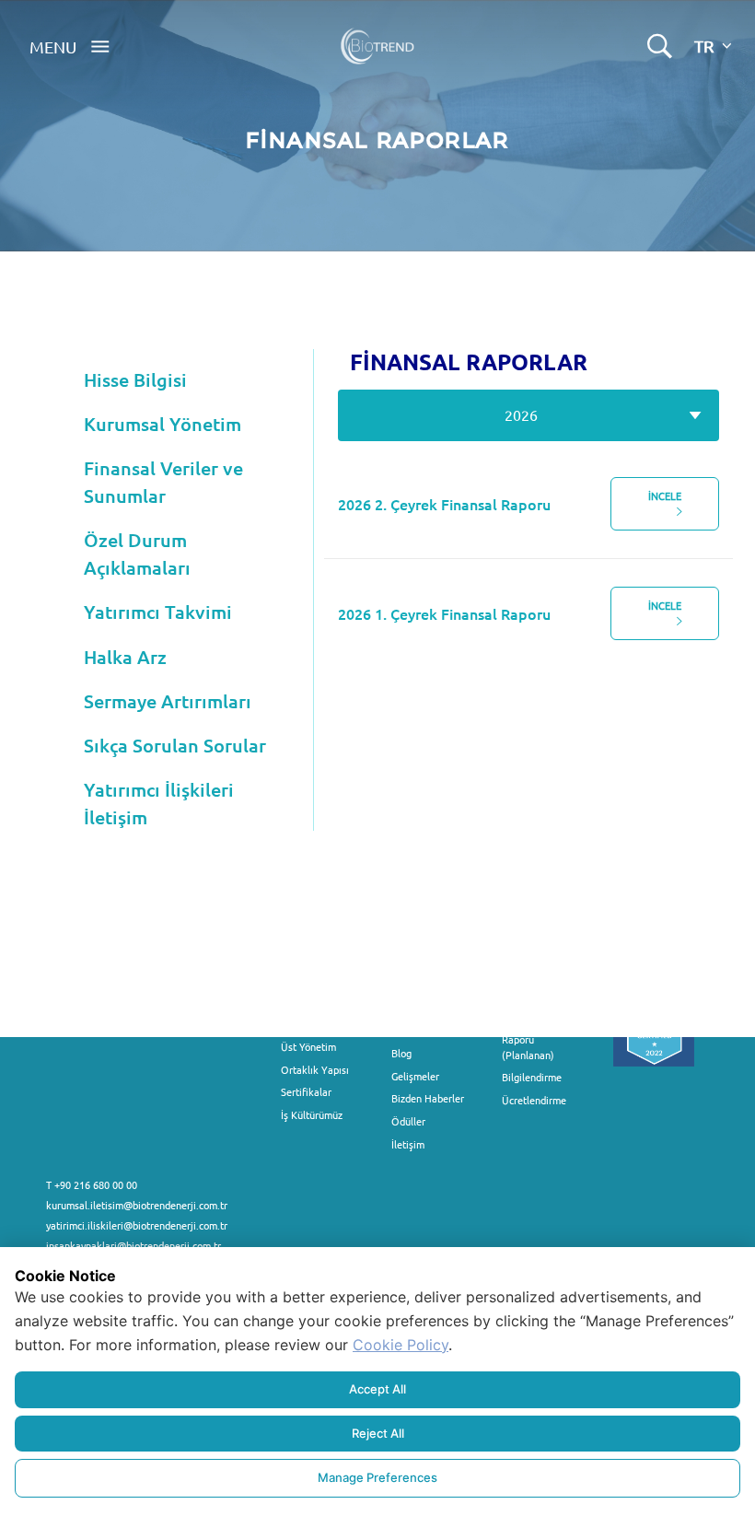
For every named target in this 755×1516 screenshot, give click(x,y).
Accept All (377, 1389)
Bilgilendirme (532, 1076)
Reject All (378, 1433)
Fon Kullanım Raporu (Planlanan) (531, 1039)
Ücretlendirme (534, 1099)
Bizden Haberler (427, 1097)
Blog (401, 1052)
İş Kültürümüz (312, 1114)
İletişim (407, 1144)
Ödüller (408, 1121)
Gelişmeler (415, 1075)
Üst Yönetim (308, 1046)
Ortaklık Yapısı (315, 1069)
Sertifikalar (306, 1091)
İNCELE (664, 495)
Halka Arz (125, 657)
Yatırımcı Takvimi (158, 612)
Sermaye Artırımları (167, 701)
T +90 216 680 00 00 (91, 1184)
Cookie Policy (400, 1344)
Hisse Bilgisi (135, 379)
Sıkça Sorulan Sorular (175, 745)
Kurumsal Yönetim (162, 424)
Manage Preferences (377, 1477)
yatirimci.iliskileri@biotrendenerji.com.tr (136, 1225)
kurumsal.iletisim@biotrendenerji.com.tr (136, 1204)
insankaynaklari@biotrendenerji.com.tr (133, 1245)
